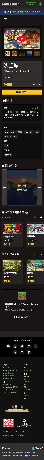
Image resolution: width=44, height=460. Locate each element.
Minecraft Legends (8, 376)
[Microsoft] (37, 448)
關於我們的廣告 (6, 455)
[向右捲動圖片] (39, 187)
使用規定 (27, 452)
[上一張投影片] (35, 217)
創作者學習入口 (7, 384)
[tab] (7, 53)
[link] (8, 346)
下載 (25, 387)
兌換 (25, 398)
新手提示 (26, 377)
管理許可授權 (20, 435)
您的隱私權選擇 (33, 455)
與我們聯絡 (27, 390)
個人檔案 (26, 396)
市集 (5, 19)
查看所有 (5, 217)
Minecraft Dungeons (9, 373)
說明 (25, 379)
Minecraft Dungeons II (10, 370)
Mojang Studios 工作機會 (10, 387)
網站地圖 (26, 384)
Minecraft (6, 368)
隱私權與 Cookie (6, 452)
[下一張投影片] (41, 217)
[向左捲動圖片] (4, 187)
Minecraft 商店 (28, 370)
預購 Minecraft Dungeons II (25, 12)
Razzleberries (12, 71)
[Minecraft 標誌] (11, 4)
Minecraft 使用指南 (9, 435)
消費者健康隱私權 (18, 452)
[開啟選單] (40, 4)
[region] (22, 187)
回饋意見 (26, 382)
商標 (33, 452)
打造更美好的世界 (8, 390)
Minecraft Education (9, 378)
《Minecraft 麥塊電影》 (10, 392)
